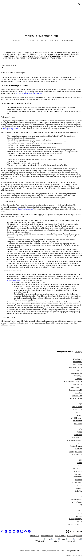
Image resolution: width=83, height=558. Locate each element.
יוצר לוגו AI (78, 449)
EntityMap (78, 491)
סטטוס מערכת (77, 482)
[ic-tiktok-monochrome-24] (6, 531)
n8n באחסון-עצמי (76, 373)
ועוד (36, 540)
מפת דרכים (78, 480)
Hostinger (78, 352)
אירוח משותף (77, 365)
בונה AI (79, 432)
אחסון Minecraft (76, 387)
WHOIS (79, 415)
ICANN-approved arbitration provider (29, 93)
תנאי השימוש (34, 536)
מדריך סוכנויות (77, 477)
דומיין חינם (78, 412)
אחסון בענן (78, 379)
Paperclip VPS (77, 396)
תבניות (80, 443)
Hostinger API (77, 454)
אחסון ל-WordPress (75, 367)
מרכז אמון (79, 485)
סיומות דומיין (78, 424)
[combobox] (9, 66)
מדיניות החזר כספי (47, 536)
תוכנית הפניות (77, 474)
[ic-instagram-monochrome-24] (21, 531)
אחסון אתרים (77, 362)
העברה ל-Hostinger (75, 452)
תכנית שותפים (77, 468)
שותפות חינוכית (77, 471)
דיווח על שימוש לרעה (75, 524)
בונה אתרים (78, 435)
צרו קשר (79, 522)
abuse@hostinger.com (10, 129)
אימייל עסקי (78, 376)
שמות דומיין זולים (76, 409)
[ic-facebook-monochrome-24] (25, 531)
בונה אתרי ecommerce (74, 440)
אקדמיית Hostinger (75, 519)
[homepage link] (78, 4)
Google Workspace (75, 398)
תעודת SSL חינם (76, 418)
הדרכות (79, 513)
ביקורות (79, 465)
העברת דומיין (77, 421)
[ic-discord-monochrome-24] (2, 531)
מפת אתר (79, 488)
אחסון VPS (78, 370)
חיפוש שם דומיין (77, 407)
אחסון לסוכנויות (77, 384)
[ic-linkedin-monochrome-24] (29, 531)
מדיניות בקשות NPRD (74, 536)
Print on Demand (76, 446)
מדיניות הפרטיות (60, 536)
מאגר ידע (79, 516)
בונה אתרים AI (77, 437)
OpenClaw (78, 393)
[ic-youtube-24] (14, 531)
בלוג (81, 505)
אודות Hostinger (76, 499)
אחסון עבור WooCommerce (73, 381)
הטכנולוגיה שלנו (77, 502)
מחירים (79, 463)
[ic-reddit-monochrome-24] (10, 531)
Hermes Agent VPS (75, 390)
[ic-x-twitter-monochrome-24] (17, 531)
